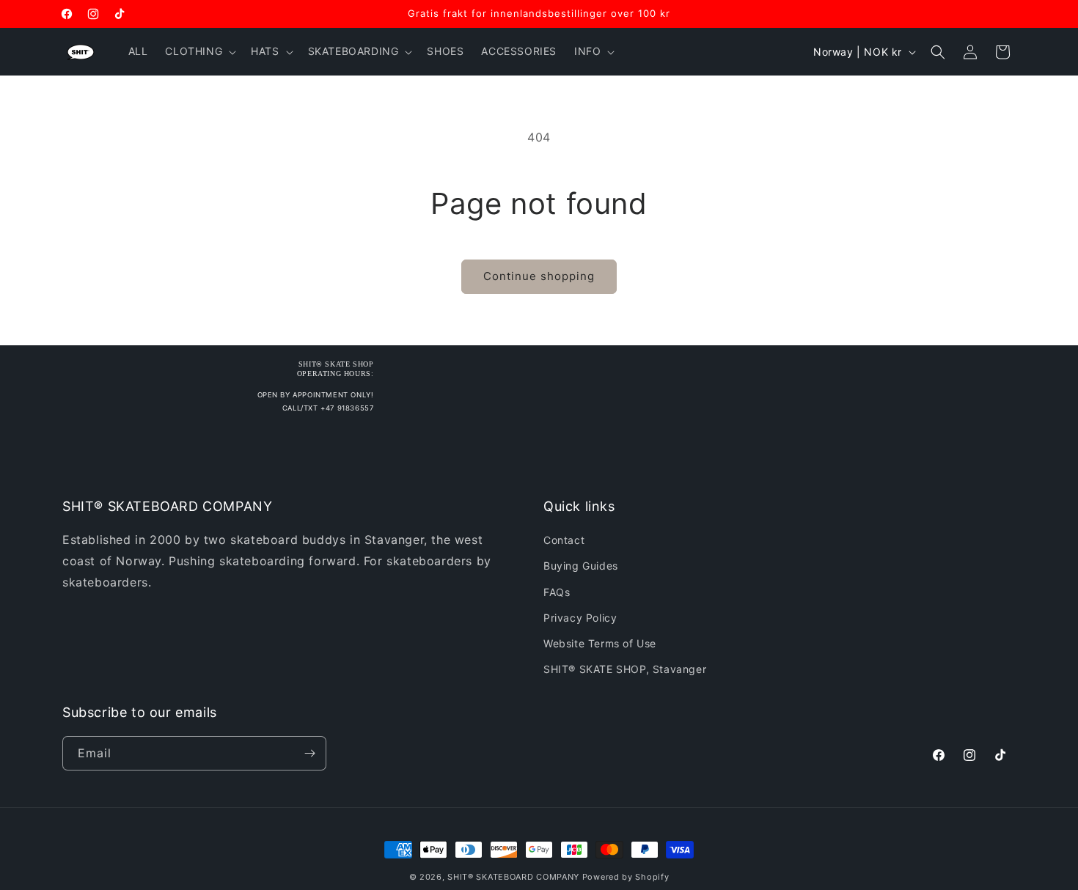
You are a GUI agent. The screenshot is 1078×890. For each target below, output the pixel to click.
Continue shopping (539, 276)
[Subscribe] (309, 753)
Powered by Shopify (626, 877)
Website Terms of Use (599, 643)
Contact (563, 540)
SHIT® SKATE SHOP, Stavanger (624, 669)
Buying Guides (580, 565)
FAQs (556, 592)
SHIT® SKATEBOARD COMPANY (513, 877)
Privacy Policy (580, 617)
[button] (199, 51)
